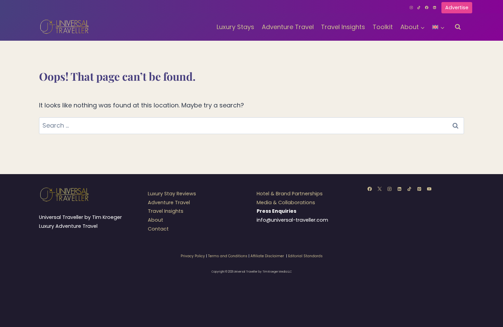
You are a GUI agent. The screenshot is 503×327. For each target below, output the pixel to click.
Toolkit (383, 27)
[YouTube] (429, 188)
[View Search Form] (458, 27)
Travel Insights (343, 27)
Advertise (456, 7)
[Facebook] (426, 7)
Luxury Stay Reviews (172, 193)
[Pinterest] (419, 188)
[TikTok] (419, 7)
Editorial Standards (305, 256)
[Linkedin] (434, 7)
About (155, 220)
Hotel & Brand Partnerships (290, 193)
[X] (379, 188)
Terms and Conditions (227, 256)
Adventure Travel (288, 27)
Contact (158, 228)
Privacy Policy (193, 256)
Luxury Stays (235, 27)
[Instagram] (411, 7)
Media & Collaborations (286, 202)
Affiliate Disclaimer (267, 256)
